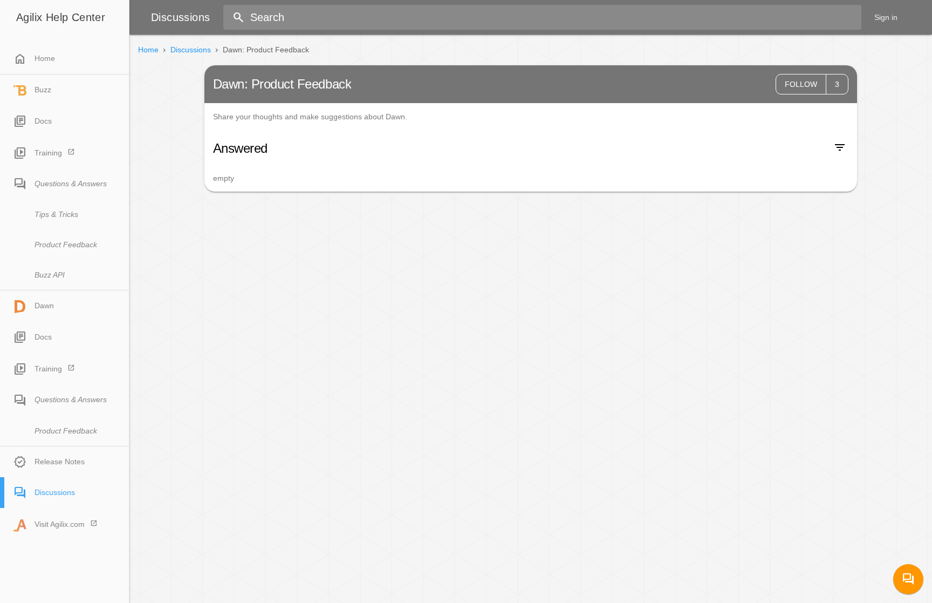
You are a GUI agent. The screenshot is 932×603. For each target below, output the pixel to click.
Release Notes (60, 461)
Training (48, 152)
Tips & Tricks (56, 214)
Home (34, 58)
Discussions (55, 492)
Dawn (44, 305)
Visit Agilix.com (60, 524)
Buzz (43, 89)
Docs (43, 121)
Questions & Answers (71, 183)
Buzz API (50, 274)
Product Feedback (66, 244)
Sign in (885, 17)
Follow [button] (801, 84)
